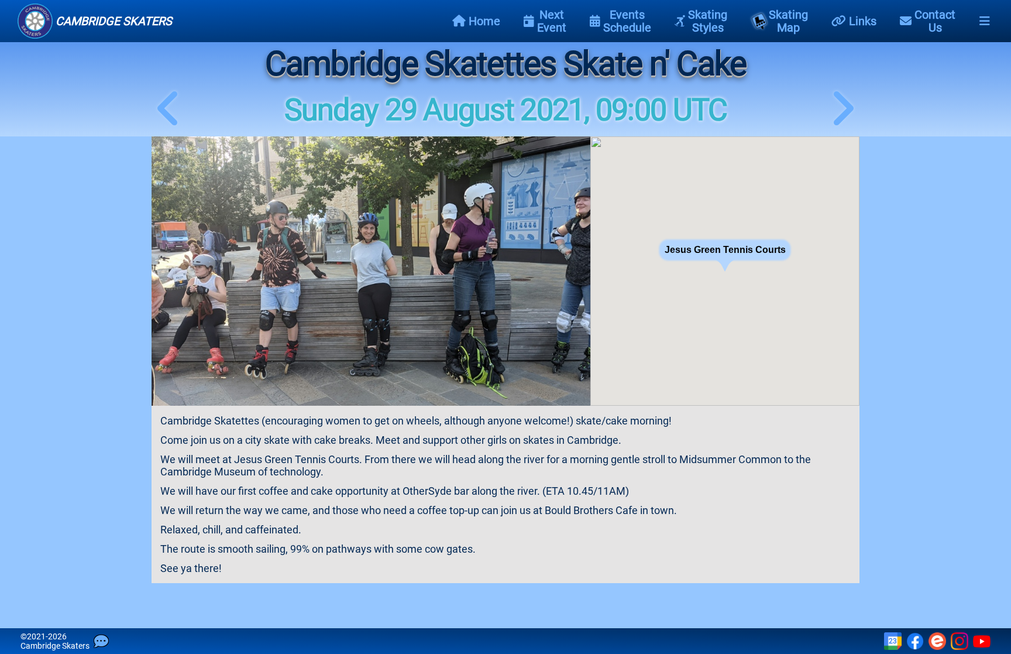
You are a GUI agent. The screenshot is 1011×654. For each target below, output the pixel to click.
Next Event (551, 21)
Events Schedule (627, 21)
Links (862, 21)
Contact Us (934, 21)
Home (484, 21)
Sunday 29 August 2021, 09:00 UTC (505, 110)
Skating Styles (707, 21)
